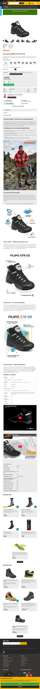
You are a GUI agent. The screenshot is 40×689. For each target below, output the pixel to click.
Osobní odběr (6, 659)
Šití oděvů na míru (6, 664)
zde (29, 681)
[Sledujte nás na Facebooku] (4, 652)
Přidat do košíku (9, 84)
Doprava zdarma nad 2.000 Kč (8, 657)
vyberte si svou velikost (25, 203)
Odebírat (24, 643)
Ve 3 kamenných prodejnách (27, 101)
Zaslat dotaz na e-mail (11, 97)
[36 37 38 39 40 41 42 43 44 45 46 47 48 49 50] (14, 69)
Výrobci (22, 664)
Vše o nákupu (23, 659)
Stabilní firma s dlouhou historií (8, 660)
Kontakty (22, 661)
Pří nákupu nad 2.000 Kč (9, 101)
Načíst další (20, 561)
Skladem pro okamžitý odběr (10, 103)
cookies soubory (18, 680)
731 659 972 (14, 0)
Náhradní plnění (6, 665)
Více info (20, 13)
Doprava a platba (24, 657)
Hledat (22, 3)
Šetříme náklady (6, 666)
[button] (3, 40)
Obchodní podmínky (24, 660)
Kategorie (6, 6)
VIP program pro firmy (7, 661)
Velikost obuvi (5, 69)
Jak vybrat (23, 665)
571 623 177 (8, 0)
